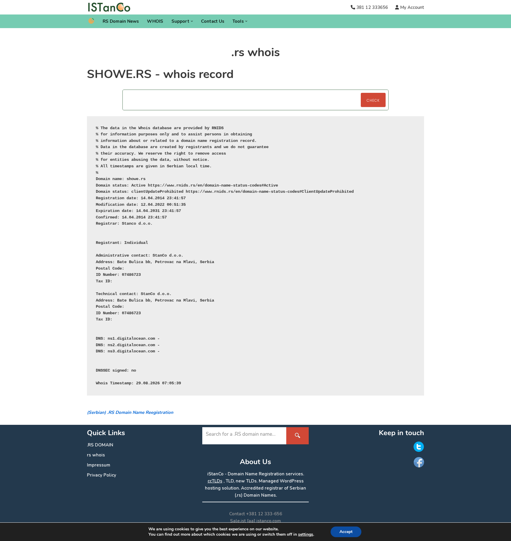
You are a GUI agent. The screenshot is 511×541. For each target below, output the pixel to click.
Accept (345, 531)
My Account (411, 7)
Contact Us (212, 21)
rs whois (96, 455)
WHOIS (155, 21)
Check (373, 100)
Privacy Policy (101, 475)
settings (305, 534)
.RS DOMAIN (100, 445)
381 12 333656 (372, 7)
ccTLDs (215, 481)
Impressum (98, 465)
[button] (192, 21)
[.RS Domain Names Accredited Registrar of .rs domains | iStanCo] (111, 7)
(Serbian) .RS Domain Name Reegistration (130, 412)
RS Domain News (121, 21)
